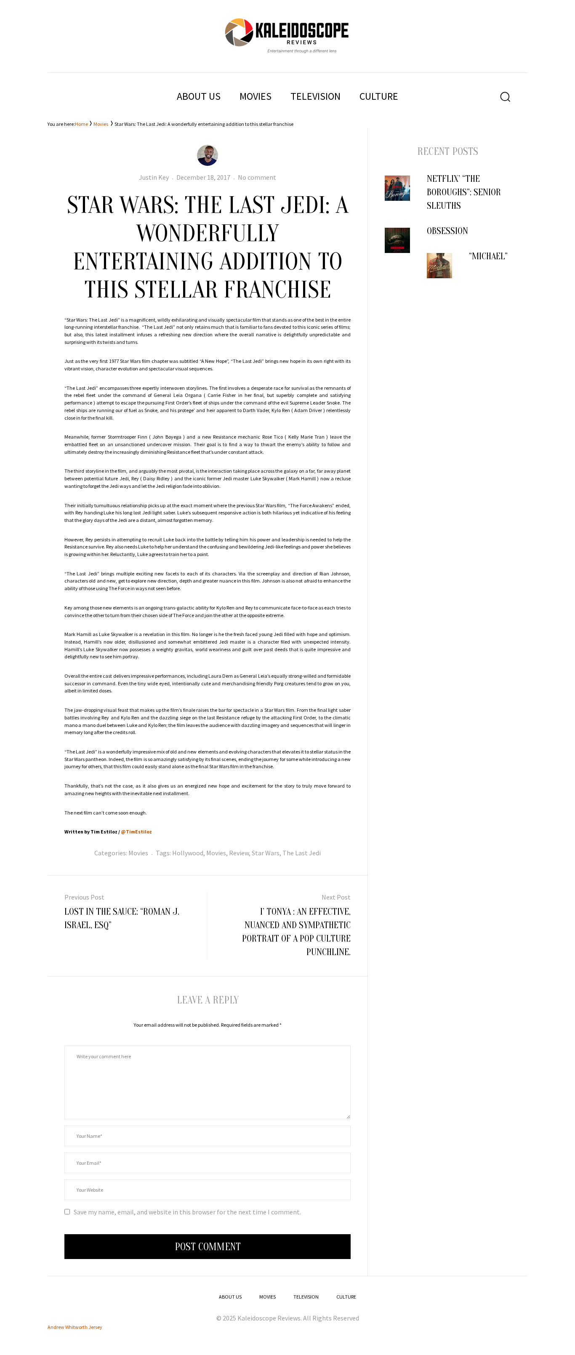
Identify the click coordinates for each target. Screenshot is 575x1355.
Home (81, 124)
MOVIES (256, 96)
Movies (100, 124)
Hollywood (187, 853)
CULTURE (378, 96)
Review (239, 853)
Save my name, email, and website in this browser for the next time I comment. (187, 1212)
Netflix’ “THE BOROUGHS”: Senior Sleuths (464, 192)
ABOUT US (199, 96)
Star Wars (266, 853)
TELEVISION (315, 96)
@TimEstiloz (136, 831)
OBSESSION (447, 231)
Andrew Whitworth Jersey (75, 1327)
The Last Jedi (301, 853)
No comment (257, 177)
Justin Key (154, 177)
